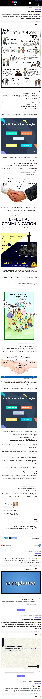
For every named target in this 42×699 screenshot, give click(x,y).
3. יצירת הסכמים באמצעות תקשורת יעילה (28, 108)
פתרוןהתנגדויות (19, 521)
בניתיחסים (32, 521)
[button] (30, 3)
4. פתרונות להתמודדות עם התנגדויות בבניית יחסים (11, 105)
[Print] (31, 22)
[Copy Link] (33, 22)
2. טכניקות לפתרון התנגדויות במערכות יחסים (28, 106)
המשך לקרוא (21, 610)
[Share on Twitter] (35, 22)
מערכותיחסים (24, 521)
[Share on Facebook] (36, 22)
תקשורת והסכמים (38, 9)
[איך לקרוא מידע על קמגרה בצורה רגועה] (15, 504)
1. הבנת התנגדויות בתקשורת (30, 104)
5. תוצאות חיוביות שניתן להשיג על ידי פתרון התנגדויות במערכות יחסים (11, 108)
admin (36, 24)
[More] (30, 22)
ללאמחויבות (28, 521)
